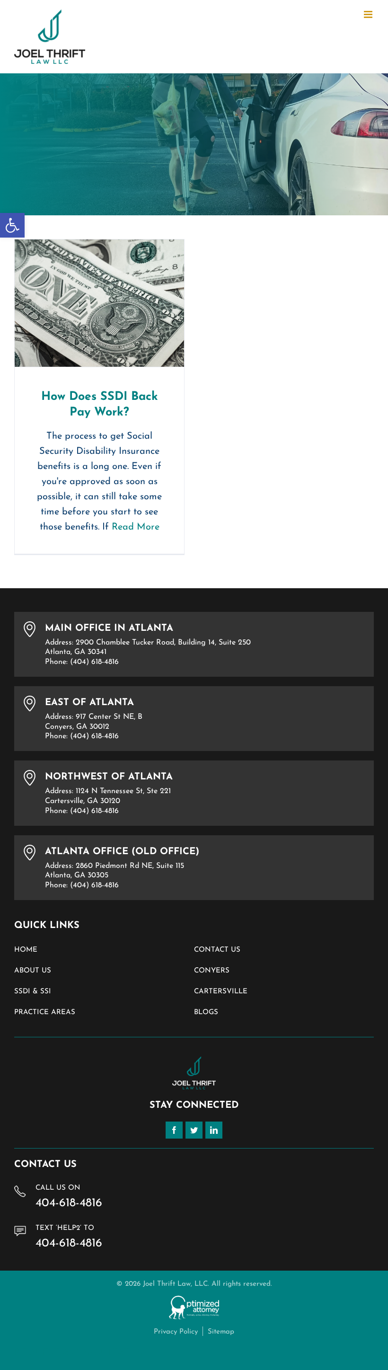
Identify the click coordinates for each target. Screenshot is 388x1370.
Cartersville (220, 991)
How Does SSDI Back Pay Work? (99, 303)
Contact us (217, 950)
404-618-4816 (68, 1203)
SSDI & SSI (32, 991)
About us (32, 970)
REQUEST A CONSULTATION (81, 1353)
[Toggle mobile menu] (369, 14)
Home (25, 950)
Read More (135, 527)
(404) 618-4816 (94, 662)
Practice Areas (44, 1012)
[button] (12, 225)
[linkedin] (213, 1130)
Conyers (211, 970)
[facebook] (174, 1130)
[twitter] (194, 1130)
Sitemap (221, 1331)
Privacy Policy (176, 1331)
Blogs (206, 1012)
